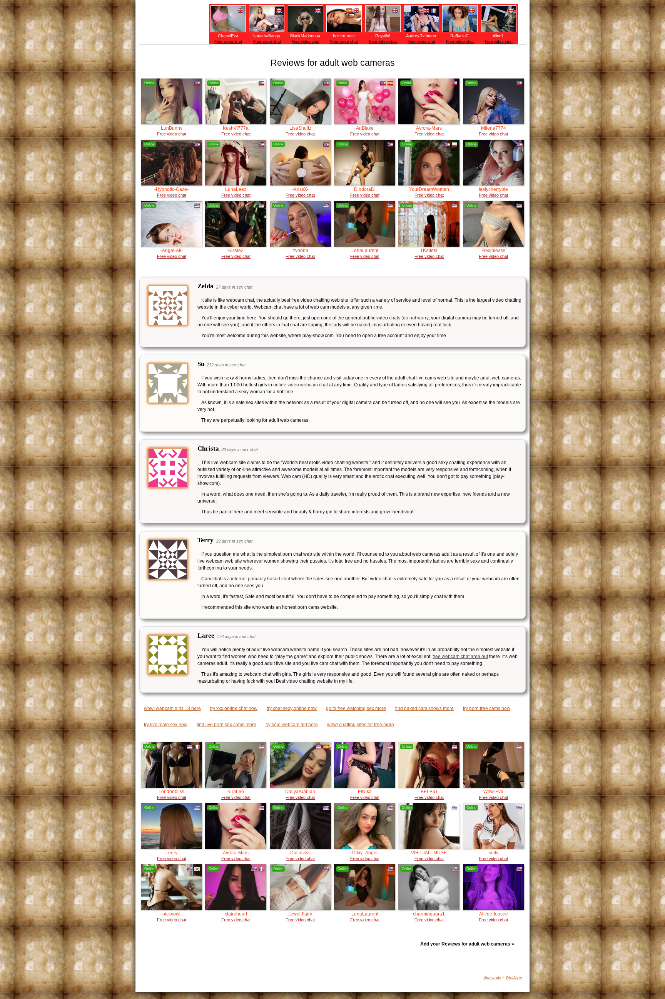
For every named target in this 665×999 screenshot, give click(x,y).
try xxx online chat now (233, 708)
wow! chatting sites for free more (360, 724)
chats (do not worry (409, 318)
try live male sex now (165, 724)
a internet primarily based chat (258, 578)
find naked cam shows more (424, 708)
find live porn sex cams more (226, 724)
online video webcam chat (300, 385)
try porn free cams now (486, 708)
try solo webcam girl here (292, 724)
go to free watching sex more (356, 708)
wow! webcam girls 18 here (172, 708)
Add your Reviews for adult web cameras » (467, 944)
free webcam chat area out (460, 656)
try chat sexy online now (292, 708)
